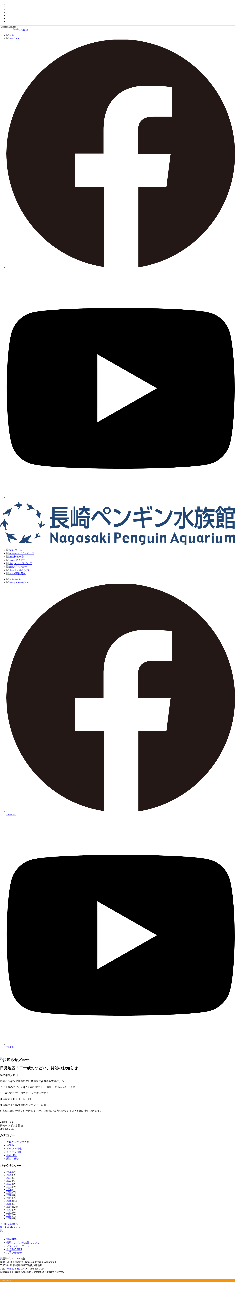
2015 (9, 1203)
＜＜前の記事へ (9, 1223)
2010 (9, 1218)
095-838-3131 (14, 1268)
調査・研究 (12, 1158)
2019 (9, 1192)
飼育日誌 (11, 1155)
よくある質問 (14, 1249)
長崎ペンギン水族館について (23, 1242)
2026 (9, 1172)
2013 (9, 1209)
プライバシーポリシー (19, 1246)
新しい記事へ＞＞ (10, 1227)
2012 (9, 1212)
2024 (9, 1178)
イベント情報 (14, 1148)
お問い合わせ (14, 1252)
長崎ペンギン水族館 (17, 1141)
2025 (9, 1175)
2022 (9, 1183)
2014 (9, 1206)
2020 (9, 1189)
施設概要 (11, 1239)
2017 (9, 1198)
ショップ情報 (14, 1152)
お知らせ (11, 1145)
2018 (9, 1195)
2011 (8, 1215)
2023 (9, 1180)
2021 (9, 1186)
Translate (23, 29)
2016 (9, 1201)
